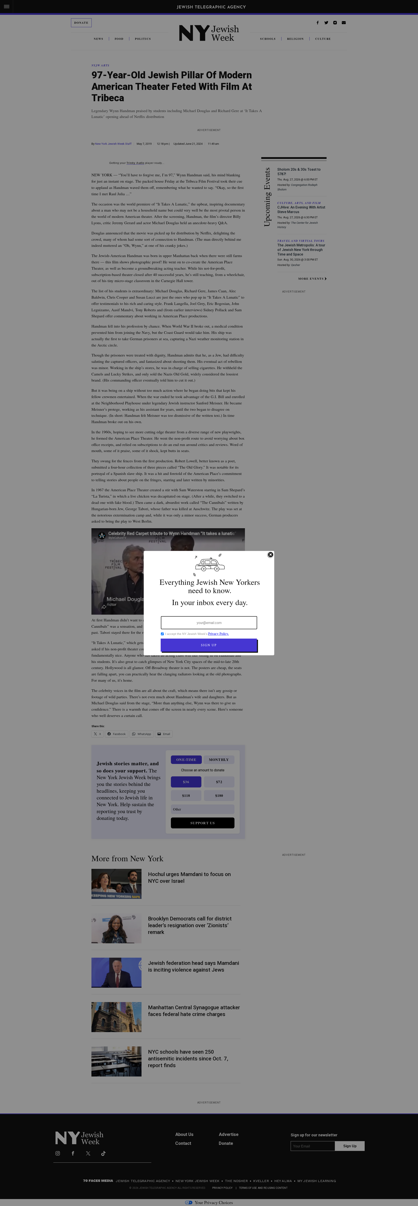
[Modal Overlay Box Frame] (209, 603)
